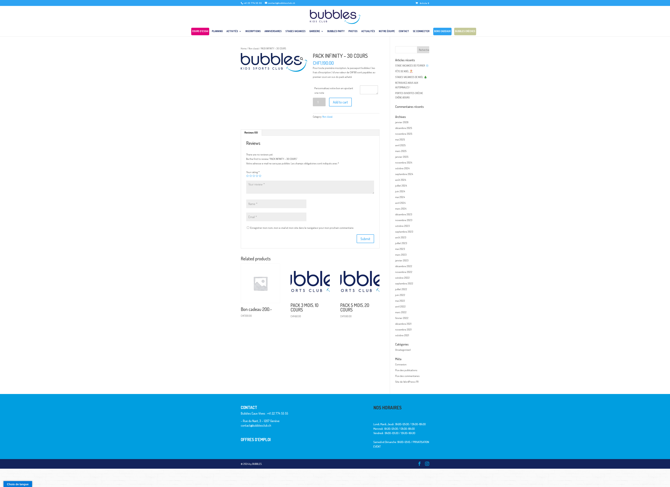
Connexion (401, 364)
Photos (353, 31)
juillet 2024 (401, 185)
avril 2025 (400, 145)
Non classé (254, 48)
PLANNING (217, 31)
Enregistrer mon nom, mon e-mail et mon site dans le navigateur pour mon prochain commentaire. (302, 227)
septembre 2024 (404, 174)
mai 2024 (400, 197)
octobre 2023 (402, 226)
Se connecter (421, 31)
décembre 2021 (403, 323)
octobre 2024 (402, 168)
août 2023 (400, 237)
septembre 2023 (404, 231)
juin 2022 (400, 295)
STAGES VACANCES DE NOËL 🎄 (411, 77)
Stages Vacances (295, 31)
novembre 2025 (403, 133)
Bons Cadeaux (442, 32)
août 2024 (400, 179)
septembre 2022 (404, 283)
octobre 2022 (402, 277)
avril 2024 (400, 203)
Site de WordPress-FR (407, 381)
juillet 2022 (401, 289)
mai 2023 (400, 249)
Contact (404, 31)
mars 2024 (400, 208)
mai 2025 (400, 139)
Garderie (314, 31)
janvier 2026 (401, 122)
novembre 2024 (403, 162)
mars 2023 (401, 254)
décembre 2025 (403, 128)
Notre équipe (387, 31)
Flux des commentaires (407, 376)
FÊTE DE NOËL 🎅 (404, 71)
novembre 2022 (403, 272)
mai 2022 (400, 300)
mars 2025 (401, 151)
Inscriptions (253, 31)
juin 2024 (400, 191)
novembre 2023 (403, 220)
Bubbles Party (336, 31)
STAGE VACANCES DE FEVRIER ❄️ (412, 65)
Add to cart (340, 102)
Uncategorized (403, 349)
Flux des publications (406, 370)
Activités (232, 31)
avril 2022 (400, 306)
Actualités (368, 31)
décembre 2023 (403, 214)
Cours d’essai (200, 32)
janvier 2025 (401, 156)
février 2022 (401, 318)
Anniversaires (273, 31)
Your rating (253, 172)
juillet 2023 (401, 243)
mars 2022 (401, 312)
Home (243, 48)
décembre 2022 (403, 266)
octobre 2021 (402, 335)
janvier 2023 (401, 260)
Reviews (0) (251, 132)
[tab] (251, 133)
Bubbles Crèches (465, 32)
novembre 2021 (403, 329)
